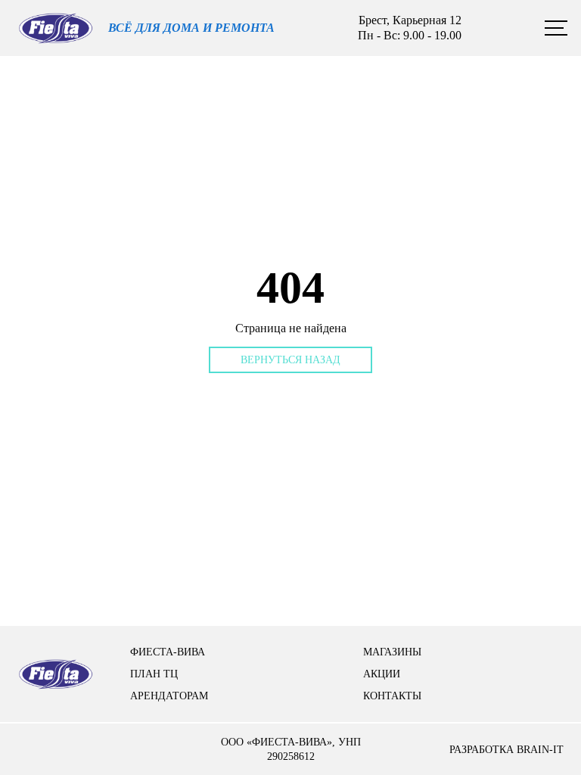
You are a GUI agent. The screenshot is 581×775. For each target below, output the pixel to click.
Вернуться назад (290, 360)
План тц (154, 674)
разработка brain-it (506, 749)
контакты (392, 696)
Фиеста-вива (167, 652)
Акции (381, 674)
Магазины (392, 652)
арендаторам (169, 696)
